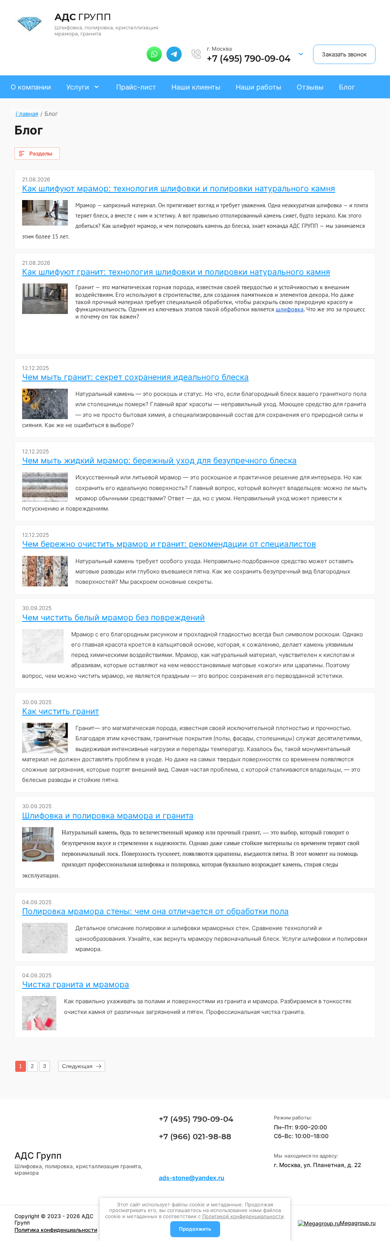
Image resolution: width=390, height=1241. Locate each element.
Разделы (40, 153)
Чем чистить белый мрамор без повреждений (113, 617)
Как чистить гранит (60, 711)
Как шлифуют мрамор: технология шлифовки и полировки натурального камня (178, 188)
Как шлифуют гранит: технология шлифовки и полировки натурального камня (176, 272)
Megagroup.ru (358, 1223)
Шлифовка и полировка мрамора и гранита (107, 815)
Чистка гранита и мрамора (75, 984)
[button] (300, 54)
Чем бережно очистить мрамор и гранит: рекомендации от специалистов (169, 544)
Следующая (77, 1066)
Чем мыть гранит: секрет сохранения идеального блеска (135, 377)
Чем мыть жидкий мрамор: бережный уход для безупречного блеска (159, 460)
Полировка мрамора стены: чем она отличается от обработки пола (155, 911)
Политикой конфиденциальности (243, 1216)
